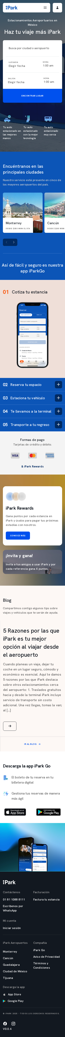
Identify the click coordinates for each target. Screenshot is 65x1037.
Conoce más (18, 535)
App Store (14, 994)
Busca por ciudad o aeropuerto (29, 48)
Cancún (8, 958)
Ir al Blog (30, 744)
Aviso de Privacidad (46, 957)
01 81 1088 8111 (14, 899)
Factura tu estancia (46, 899)
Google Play (15, 1001)
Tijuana (8, 978)
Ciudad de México (15, 971)
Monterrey (10, 951)
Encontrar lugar (32, 95)
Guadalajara (11, 965)
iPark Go (39, 950)
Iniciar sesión (12, 928)
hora (46, 62)
